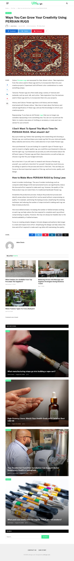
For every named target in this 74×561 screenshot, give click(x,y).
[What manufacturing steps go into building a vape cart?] (37, 353)
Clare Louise (10, 374)
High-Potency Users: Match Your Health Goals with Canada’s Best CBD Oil (36, 419)
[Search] (67, 3)
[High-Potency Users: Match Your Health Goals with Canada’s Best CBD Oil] (37, 403)
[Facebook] (7, 85)
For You (8, 13)
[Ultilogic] (37, 3)
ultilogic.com (46, 554)
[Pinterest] (7, 99)
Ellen (8, 424)
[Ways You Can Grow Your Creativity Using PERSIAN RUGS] (37, 55)
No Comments (32, 26)
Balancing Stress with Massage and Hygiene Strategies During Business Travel (51, 281)
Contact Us (32, 550)
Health (8, 380)
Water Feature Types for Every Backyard (19, 309)
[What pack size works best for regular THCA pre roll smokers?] (37, 502)
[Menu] (7, 3)
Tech (7, 331)
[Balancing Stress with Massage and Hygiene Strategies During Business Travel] (53, 268)
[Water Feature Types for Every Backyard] (20, 297)
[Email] (7, 103)
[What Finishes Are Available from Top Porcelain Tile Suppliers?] (20, 268)
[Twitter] (7, 89)
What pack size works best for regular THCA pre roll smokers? (34, 520)
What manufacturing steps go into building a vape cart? (31, 371)
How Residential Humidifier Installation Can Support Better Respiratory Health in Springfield (33, 469)
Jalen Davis (14, 26)
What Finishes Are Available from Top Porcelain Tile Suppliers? (18, 280)
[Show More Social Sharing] (46, 31)
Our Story (42, 550)
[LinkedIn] (7, 94)
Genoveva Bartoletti (12, 473)
